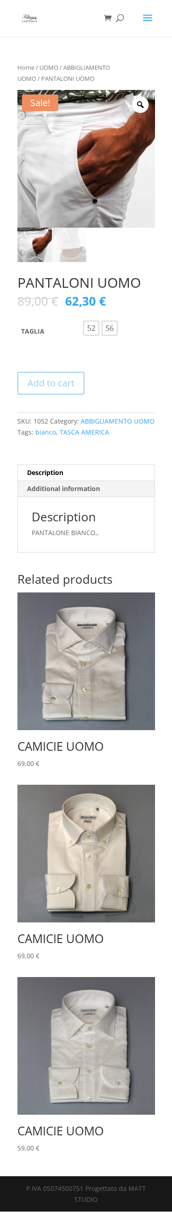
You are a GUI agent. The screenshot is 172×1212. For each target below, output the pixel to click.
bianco (45, 432)
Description (45, 472)
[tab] (86, 473)
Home (25, 67)
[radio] (91, 328)
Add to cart (51, 383)
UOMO (48, 67)
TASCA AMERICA (84, 432)
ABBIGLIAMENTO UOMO (118, 421)
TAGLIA (32, 331)
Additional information (63, 488)
